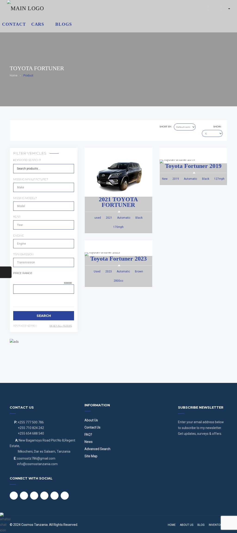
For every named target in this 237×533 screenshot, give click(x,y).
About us (186, 525)
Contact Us (92, 427)
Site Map (90, 456)
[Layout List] (22, 127)
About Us (91, 420)
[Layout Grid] (16, 127)
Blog (201, 525)
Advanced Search (97, 449)
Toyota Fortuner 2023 (118, 258)
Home (13, 75)
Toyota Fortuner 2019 (193, 166)
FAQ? (88, 434)
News (88, 442)
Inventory (216, 525)
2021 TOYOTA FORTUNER (118, 202)
